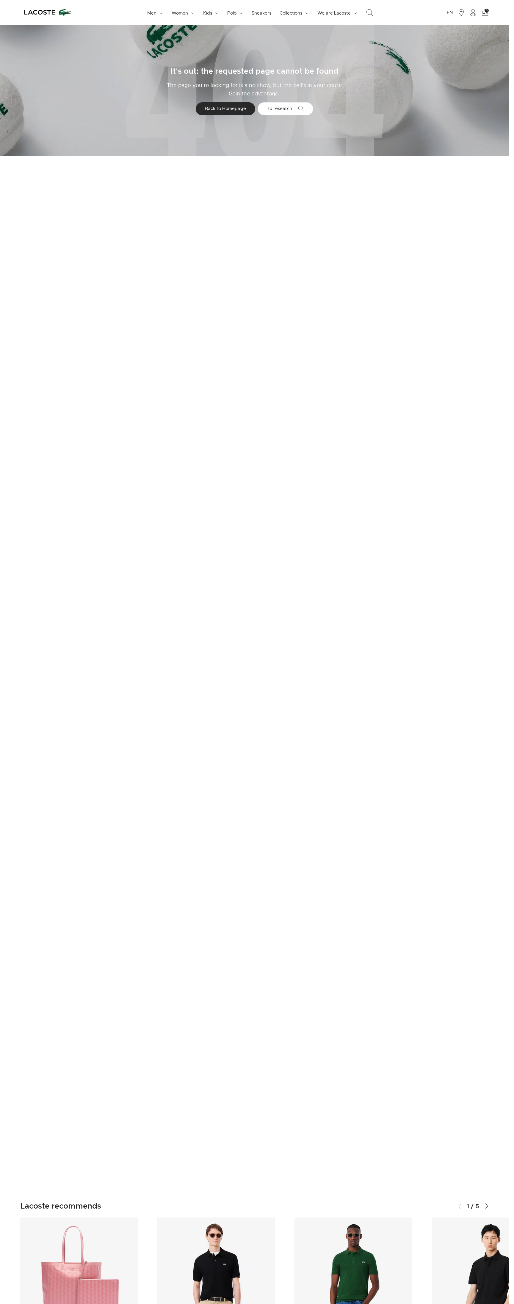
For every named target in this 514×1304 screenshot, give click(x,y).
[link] (261, 13)
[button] (486, 1206)
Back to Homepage (225, 108)
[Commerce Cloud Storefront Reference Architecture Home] (47, 13)
